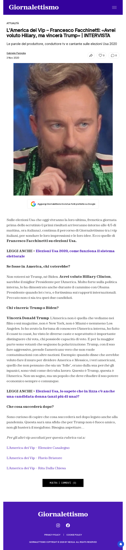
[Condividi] (91, 55)
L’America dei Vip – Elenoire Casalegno (38, 448)
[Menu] (114, 7)
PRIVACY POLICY (52, 535)
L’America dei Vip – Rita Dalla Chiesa (36, 468)
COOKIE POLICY (74, 535)
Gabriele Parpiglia (16, 53)
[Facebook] (68, 525)
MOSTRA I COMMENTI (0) (63, 482)
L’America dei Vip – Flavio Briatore (34, 458)
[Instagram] (58, 525)
